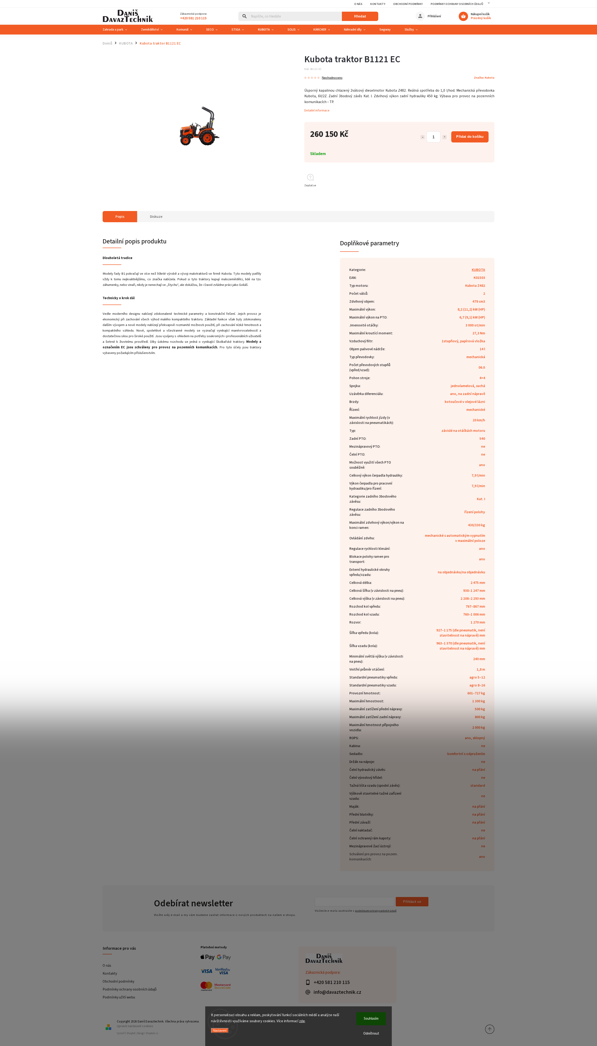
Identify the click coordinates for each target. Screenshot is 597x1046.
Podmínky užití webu (119, 997)
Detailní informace (317, 110)
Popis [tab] (119, 216)
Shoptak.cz (152, 1033)
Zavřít (480, 194)
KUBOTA (478, 269)
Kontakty (377, 4)
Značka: (484, 78)
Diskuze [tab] (156, 216)
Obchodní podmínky (408, 4)
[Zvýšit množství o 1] (444, 137)
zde (302, 1021)
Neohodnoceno (332, 78)
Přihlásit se (412, 902)
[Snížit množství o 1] (422, 137)
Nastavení (220, 1030)
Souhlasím (371, 1018)
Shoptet (130, 1033)
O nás (358, 4)
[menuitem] (118, 30)
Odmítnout (371, 1033)
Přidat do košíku (469, 137)
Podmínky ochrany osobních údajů (457, 4)
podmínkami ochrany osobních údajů (375, 911)
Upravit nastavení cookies (135, 1026)
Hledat (360, 16)
